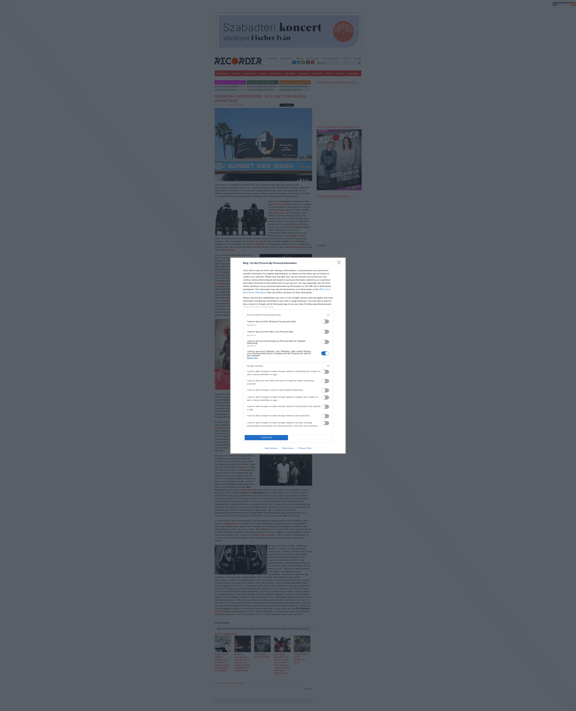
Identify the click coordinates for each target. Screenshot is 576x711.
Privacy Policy (305, 448)
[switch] (325, 321)
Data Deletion (271, 448)
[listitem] (288, 314)
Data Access (288, 448)
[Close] (340, 263)
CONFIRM (266, 437)
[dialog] (288, 355)
